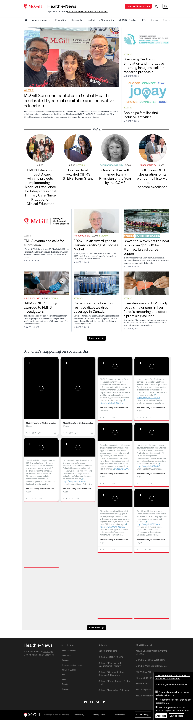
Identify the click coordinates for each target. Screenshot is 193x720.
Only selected (176, 715)
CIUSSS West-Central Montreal (151, 666)
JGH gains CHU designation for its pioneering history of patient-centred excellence (153, 178)
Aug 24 (102, 477)
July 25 (65, 629)
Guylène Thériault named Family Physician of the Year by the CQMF (115, 176)
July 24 (102, 638)
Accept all (161, 715)
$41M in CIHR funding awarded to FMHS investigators (40, 307)
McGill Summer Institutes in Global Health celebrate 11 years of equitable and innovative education (69, 100)
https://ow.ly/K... (122, 469)
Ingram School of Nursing (110, 657)
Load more (94, 338)
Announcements (41, 20)
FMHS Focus (142, 683)
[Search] (156, 7)
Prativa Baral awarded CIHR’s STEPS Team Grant (78, 174)
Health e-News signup (138, 6)
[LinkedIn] (104, 702)
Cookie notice (119, 715)
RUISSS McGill (143, 672)
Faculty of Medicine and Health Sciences (87, 11)
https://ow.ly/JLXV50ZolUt (111, 627)
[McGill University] (34, 6)
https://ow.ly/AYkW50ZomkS (149, 624)
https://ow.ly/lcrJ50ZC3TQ (111, 403)
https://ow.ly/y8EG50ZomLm (38, 571)
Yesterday (104, 411)
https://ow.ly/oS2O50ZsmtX (75, 621)
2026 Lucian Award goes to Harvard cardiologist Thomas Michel (96, 245)
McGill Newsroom (144, 695)
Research (76, 20)
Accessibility (79, 715)
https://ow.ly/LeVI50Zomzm (149, 524)
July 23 (139, 638)
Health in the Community (100, 20)
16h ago (29, 426)
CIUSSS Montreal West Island (151, 660)
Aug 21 (28, 492)
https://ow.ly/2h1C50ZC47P (75, 481)
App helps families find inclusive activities (141, 115)
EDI (144, 20)
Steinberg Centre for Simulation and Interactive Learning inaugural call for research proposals (144, 65)
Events (166, 20)
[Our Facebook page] (85, 702)
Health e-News (61, 6)
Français (65, 689)
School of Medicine (107, 650)
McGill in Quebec (128, 20)
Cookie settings (142, 714)
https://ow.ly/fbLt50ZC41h (148, 398)
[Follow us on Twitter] (97, 702)
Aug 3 (102, 543)
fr (165, 6)
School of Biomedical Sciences (113, 690)
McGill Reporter (143, 689)
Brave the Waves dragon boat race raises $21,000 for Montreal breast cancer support (146, 247)
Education (61, 20)
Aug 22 (139, 477)
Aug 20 (65, 492)
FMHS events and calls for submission (44, 243)
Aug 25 (139, 411)
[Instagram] (91, 702)
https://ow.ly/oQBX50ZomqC (112, 527)
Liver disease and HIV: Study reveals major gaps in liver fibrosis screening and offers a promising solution (146, 309)
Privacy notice (99, 715)
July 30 (139, 543)
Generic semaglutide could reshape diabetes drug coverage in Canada (94, 307)
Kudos (154, 20)
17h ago (66, 426)
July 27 (28, 587)
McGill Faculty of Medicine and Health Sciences (41, 423)
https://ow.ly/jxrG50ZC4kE (148, 466)
